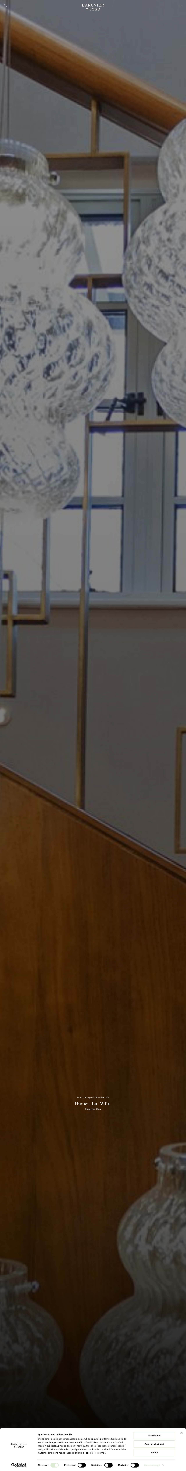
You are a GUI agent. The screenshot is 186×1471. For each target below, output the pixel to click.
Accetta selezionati (154, 1444)
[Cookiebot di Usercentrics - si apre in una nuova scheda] (19, 1465)
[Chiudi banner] (181, 1433)
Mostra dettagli (152, 1465)
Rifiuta (154, 1452)
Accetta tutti (154, 1435)
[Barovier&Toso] (93, 7)
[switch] (82, 1465)
